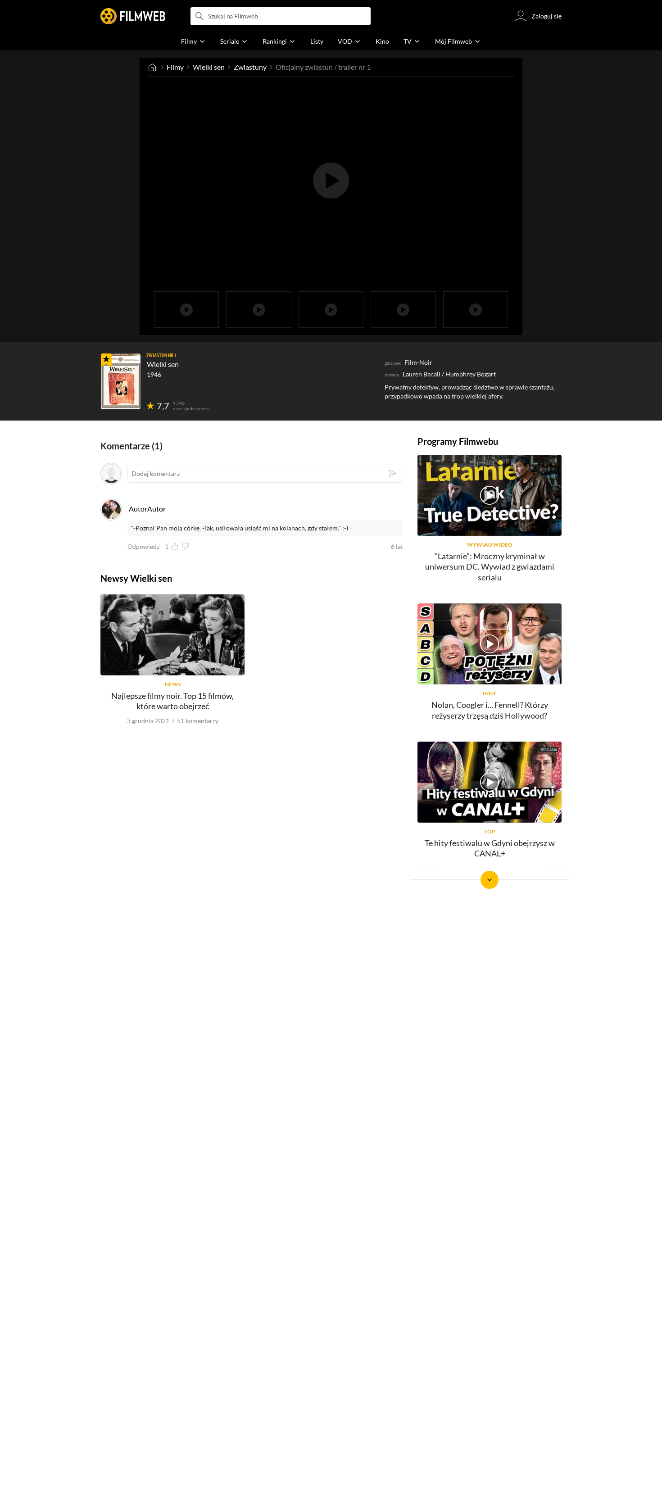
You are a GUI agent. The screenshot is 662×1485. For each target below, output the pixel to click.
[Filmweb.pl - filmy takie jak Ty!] (132, 16)
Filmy (175, 67)
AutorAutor (147, 508)
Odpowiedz (143, 546)
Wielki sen (209, 67)
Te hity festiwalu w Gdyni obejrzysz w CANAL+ (490, 848)
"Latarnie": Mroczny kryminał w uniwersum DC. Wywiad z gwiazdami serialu (489, 566)
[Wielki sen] (121, 381)
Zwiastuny (250, 67)
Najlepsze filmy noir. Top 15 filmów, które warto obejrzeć (172, 701)
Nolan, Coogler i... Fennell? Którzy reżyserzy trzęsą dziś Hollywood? (489, 710)
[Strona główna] (152, 67)
